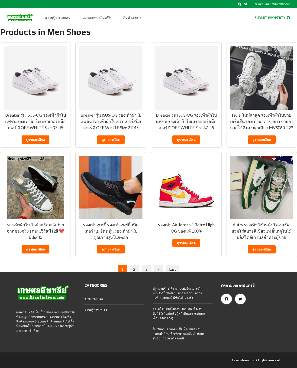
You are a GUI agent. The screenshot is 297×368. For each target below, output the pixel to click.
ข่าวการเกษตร (93, 299)
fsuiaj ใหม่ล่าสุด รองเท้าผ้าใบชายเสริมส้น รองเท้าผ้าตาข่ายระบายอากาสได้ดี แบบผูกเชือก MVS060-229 (261, 121)
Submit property (270, 18)
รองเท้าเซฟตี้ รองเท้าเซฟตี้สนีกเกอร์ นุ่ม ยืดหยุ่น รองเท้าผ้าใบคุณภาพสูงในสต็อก (111, 231)
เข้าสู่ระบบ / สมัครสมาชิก (272, 4)
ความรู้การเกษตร (95, 310)
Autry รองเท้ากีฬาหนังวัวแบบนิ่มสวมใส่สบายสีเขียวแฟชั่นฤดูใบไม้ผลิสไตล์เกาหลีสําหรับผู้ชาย (262, 231)
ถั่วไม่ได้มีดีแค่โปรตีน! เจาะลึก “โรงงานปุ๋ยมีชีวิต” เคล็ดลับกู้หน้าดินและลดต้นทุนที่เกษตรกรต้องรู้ (179, 313)
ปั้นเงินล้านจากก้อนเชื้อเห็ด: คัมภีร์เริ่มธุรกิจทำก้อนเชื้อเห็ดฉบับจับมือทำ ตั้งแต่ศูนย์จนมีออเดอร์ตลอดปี (178, 333)
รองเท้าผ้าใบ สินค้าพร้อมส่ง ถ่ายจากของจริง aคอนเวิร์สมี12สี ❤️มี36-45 (35, 231)
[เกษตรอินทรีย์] (20, 17)
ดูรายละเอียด (35, 139)
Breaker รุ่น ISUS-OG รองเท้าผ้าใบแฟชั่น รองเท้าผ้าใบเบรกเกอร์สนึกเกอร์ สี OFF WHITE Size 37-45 (35, 121)
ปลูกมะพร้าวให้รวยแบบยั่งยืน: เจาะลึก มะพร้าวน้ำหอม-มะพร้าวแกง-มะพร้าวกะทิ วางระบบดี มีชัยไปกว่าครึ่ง (177, 293)
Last (172, 269)
